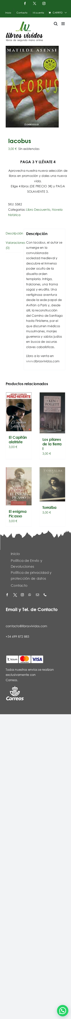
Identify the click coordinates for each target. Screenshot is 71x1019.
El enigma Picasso (17, 513)
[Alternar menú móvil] (63, 24)
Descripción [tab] (13, 233)
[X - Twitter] (15, 595)
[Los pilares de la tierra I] (52, 412)
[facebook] (7, 595)
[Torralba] (52, 484)
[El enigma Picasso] (19, 486)
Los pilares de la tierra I (52, 444)
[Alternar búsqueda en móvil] (56, 24)
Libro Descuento (38, 209)
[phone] (45, 595)
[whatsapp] (30, 595)
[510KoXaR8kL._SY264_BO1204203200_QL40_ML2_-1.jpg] (35, 86)
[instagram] (23, 595)
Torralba (49, 507)
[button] (62, 1010)
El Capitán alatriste (18, 439)
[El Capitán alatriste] (19, 411)
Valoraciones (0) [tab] (13, 245)
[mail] (38, 595)
